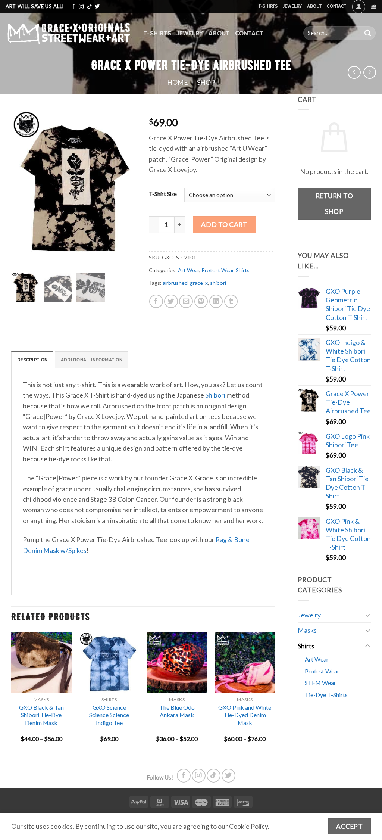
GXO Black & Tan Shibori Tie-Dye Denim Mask (41, 715)
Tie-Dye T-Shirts (326, 694)
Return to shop (334, 203)
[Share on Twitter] (171, 301)
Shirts (306, 646)
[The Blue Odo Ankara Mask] (177, 662)
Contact (336, 6)
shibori (218, 283)
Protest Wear (322, 671)
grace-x (199, 283)
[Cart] (373, 6)
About (314, 6)
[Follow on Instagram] (81, 7)
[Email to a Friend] (186, 301)
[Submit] (368, 33)
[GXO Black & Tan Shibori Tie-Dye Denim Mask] (41, 662)
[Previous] (11, 693)
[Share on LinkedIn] (216, 301)
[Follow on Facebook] (73, 7)
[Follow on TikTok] (89, 7)
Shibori (215, 395)
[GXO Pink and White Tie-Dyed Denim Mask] (245, 662)
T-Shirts (268, 6)
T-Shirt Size (163, 194)
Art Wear (317, 659)
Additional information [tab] (91, 360)
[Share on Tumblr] (231, 301)
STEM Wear (320, 682)
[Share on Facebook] (156, 301)
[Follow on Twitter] (97, 7)
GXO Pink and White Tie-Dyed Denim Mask (244, 715)
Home (177, 82)
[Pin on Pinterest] (201, 301)
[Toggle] (367, 615)
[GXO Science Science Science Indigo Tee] (109, 662)
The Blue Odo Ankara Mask (177, 711)
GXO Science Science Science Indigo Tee (109, 715)
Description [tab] (32, 360)
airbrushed (175, 283)
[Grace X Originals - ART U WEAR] (69, 33)
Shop (206, 82)
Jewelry (292, 6)
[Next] (274, 693)
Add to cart (224, 224)
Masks (307, 630)
